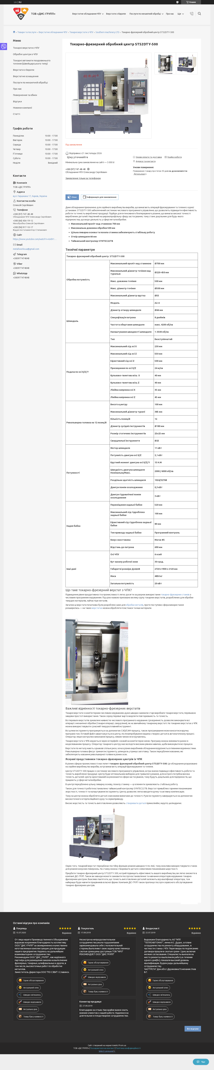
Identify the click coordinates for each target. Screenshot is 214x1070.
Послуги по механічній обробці (145, 14)
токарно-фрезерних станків (175, 594)
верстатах (97, 608)
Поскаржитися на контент (102, 1048)
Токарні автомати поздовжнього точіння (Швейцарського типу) (31, 62)
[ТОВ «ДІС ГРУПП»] (21, 14)
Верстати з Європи (116, 14)
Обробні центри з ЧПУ (25, 54)
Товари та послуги (26, 32)
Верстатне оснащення (25, 76)
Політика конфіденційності (128, 1048)
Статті (16, 114)
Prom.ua (122, 1045)
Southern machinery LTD (107, 32)
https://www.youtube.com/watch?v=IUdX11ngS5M (35, 239)
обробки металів (134, 605)
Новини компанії (22, 107)
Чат (203, 1062)
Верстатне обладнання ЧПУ (86, 14)
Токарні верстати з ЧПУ (81, 32)
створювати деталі (136, 803)
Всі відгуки (192, 1029)
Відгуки (17, 101)
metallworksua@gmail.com (26, 249)
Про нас (170, 14)
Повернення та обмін (25, 95)
